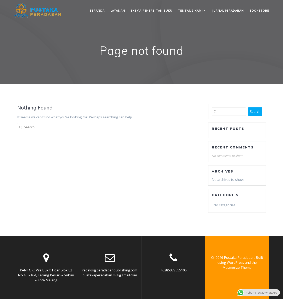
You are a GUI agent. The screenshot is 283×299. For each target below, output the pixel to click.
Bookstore (259, 10)
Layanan (117, 10)
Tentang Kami (190, 10)
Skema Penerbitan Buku (151, 10)
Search (255, 111)
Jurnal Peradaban (228, 10)
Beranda (97, 10)
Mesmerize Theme (237, 267)
